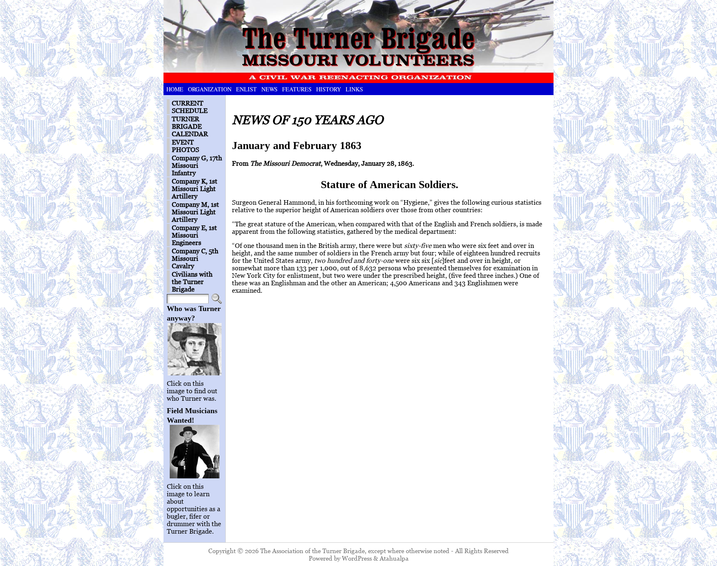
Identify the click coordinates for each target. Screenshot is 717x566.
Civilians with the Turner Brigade (192, 281)
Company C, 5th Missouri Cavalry (195, 258)
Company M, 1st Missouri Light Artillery (195, 212)
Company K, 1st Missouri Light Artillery (194, 188)
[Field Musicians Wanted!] (194, 451)
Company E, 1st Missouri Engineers (194, 235)
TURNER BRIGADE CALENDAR (190, 126)
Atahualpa (394, 558)
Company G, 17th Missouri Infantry (197, 165)
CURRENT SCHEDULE (189, 106)
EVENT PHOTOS (185, 145)
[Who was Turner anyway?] (194, 349)
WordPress (357, 558)
